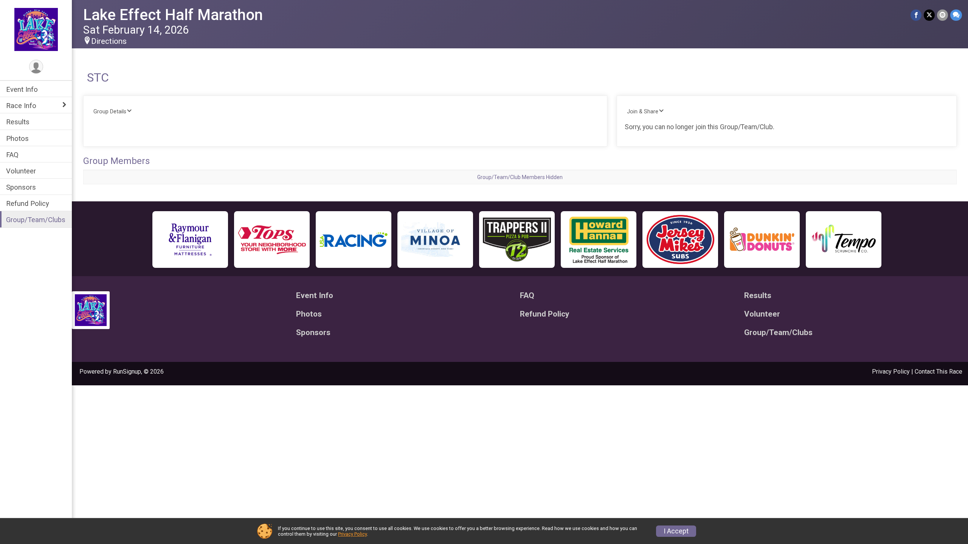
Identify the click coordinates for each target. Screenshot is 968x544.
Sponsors (21, 187)
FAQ (12, 155)
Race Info (21, 106)
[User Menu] (36, 67)
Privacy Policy (891, 371)
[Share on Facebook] (916, 14)
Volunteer (21, 171)
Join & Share (642, 111)
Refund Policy (27, 203)
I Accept (676, 531)
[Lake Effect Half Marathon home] (36, 29)
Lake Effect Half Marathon (173, 15)
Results (17, 122)
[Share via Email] (942, 14)
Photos (17, 138)
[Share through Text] (956, 14)
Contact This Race (938, 371)
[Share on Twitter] (929, 14)
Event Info (22, 89)
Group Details (109, 111)
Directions (109, 41)
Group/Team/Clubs (35, 220)
